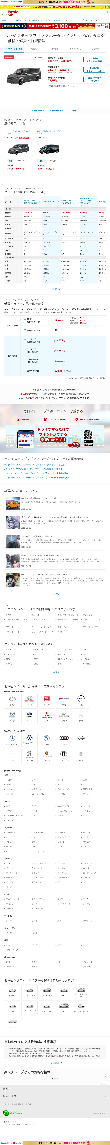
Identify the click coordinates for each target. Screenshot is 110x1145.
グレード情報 (57, 110)
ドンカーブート (89, 962)
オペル (34, 811)
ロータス (61, 868)
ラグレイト (62, 632)
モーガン (10, 877)
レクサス (61, 794)
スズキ (86, 784)
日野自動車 (87, 789)
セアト (34, 967)
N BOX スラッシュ (65, 659)
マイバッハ (36, 815)
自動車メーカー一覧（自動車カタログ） (30, 20)
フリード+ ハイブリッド (93, 627)
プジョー (35, 921)
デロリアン (36, 842)
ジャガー (61, 863)
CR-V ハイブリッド (65, 650)
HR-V (85, 654)
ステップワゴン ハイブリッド (93, 620)
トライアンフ (37, 882)
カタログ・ (14, 49)
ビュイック (11, 837)
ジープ (34, 847)
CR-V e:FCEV (37, 650)
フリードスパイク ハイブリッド (42, 633)
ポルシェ (87, 811)
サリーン (61, 842)
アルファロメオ (12, 899)
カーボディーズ (89, 873)
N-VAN (60, 664)
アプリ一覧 (6, 1124)
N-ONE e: (36, 664)
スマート (87, 806)
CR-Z (34, 654)
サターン (61, 832)
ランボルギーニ (64, 904)
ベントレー (11, 868)
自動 (96, 49)
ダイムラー (87, 863)
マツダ (9, 784)
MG (59, 882)
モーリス (10, 882)
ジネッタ (35, 873)
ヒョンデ (10, 945)
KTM (59, 967)
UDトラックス (38, 794)
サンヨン (87, 945)
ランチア (35, 904)
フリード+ (61, 627)
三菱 (85, 780)
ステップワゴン (38, 619)
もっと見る (54, 289)
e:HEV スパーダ (48, 202)
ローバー (87, 868)
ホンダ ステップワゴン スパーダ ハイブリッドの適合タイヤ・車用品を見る (36, 473)
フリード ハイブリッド (41, 627)
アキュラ (87, 794)
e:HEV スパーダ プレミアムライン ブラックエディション (86, 201)
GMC (85, 847)
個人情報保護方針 (17, 1104)
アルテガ (10, 820)
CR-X (85, 650)
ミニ (85, 815)
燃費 (74, 110)
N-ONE (9, 664)
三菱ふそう (11, 794)
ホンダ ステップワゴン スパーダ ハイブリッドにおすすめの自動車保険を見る (37, 477)
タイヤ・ (75, 49)
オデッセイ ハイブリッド (16, 619)
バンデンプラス (38, 877)
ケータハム (62, 873)
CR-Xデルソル (12, 654)
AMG (8, 806)
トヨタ (9, 780)
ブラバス (61, 815)
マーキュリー (88, 837)
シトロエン (11, 921)
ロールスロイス (12, 873)
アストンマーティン (40, 863)
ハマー (9, 851)
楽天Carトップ (7, 20)
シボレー (87, 832)
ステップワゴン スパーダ (68, 619)
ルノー (60, 921)
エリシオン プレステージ (68, 615)
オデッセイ (87, 615)
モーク (9, 887)
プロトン (35, 962)
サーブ (9, 933)
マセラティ (11, 904)
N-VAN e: (87, 664)
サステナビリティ (30, 1124)
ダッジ (60, 847)
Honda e (61, 654)
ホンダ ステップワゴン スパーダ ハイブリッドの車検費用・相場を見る (34, 469)
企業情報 (6, 1104)
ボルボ (34, 933)
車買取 (34, 49)
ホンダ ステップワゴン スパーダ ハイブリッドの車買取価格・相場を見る (35, 465)
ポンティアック (64, 837)
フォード (35, 837)
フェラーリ (87, 899)
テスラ (9, 847)
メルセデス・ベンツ (14, 815)
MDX (8, 659)
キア (59, 945)
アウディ (10, 811)
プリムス (87, 842)
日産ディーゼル (64, 789)
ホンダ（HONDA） (56, 20)
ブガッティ (87, 921)
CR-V (8, 650)
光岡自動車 (36, 789)
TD (58, 962)
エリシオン (36, 615)
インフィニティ (38, 851)
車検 (55, 49)
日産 (34, 780)
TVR (8, 863)
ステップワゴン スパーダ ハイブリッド (18, 132)
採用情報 (29, 1104)
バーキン (10, 967)
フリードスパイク (13, 632)
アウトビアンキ (38, 899)
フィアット (62, 899)
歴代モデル (39, 110)
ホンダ (60, 780)
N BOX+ (86, 659)
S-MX (8, 615)
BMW (34, 806)
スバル (60, 784)
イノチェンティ (38, 908)
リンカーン (11, 842)
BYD (8, 962)
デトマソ (87, 904)
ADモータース (12, 950)
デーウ (34, 945)
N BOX (35, 659)
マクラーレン (63, 877)
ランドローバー (38, 868)
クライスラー (37, 832)
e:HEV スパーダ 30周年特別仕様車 (30, 202)
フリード (10, 627)
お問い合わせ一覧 (17, 1124)
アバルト (10, 908)
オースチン (87, 877)
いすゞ (34, 784)
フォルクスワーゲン (65, 811)
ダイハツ (10, 789)
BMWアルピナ (63, 806)
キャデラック (11, 832)
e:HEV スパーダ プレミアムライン (67, 202)
